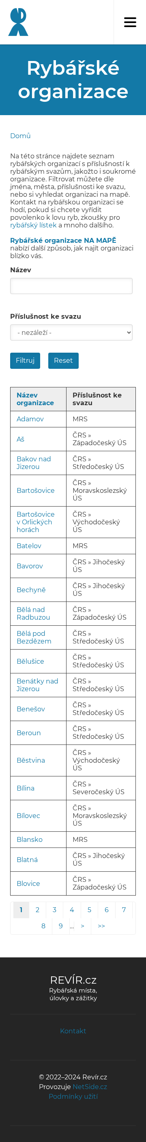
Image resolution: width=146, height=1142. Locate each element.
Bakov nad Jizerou (34, 463)
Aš (20, 439)
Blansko (30, 839)
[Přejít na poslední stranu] (101, 926)
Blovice (28, 884)
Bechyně (31, 590)
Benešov (31, 709)
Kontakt (73, 1031)
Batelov (29, 546)
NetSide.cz (90, 1087)
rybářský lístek (33, 225)
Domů (20, 136)
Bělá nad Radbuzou (33, 613)
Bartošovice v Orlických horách (36, 522)
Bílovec (28, 816)
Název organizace (35, 399)
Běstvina (31, 760)
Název (20, 270)
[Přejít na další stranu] (82, 926)
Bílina (25, 788)
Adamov (30, 419)
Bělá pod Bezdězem (34, 637)
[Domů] (16, 22)
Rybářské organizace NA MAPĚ (63, 240)
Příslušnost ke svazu (45, 316)
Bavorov (30, 566)
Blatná (27, 860)
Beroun (29, 733)
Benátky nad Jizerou (37, 685)
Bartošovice (36, 490)
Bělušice (30, 661)
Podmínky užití (73, 1096)
